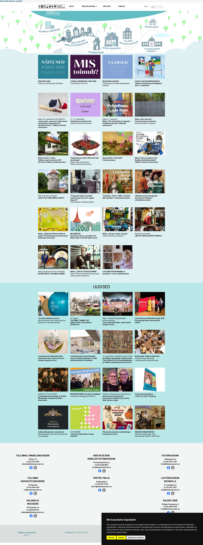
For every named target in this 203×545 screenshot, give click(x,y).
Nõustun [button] (111, 537)
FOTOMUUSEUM (170, 455)
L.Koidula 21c (170, 485)
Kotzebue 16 (33, 507)
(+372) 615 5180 (32, 462)
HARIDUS (122, 6)
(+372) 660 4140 (32, 487)
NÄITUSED (107, 6)
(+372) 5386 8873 (101, 465)
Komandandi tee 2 (101, 463)
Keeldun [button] (121, 537)
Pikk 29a (32, 485)
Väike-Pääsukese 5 (170, 504)
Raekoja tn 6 (170, 459)
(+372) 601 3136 (101, 484)
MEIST (71, 6)
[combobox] (157, 7)
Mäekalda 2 (101, 482)
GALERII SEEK (170, 500)
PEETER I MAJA (101, 478)
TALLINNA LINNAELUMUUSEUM (32, 455)
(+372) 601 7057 (170, 487)
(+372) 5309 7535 (170, 507)
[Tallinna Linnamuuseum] (52, 6)
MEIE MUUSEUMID (88, 6)
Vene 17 (33, 459)
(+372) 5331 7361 (170, 462)
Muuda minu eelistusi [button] (136, 537)
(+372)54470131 (32, 510)
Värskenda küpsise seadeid (11, 1)
